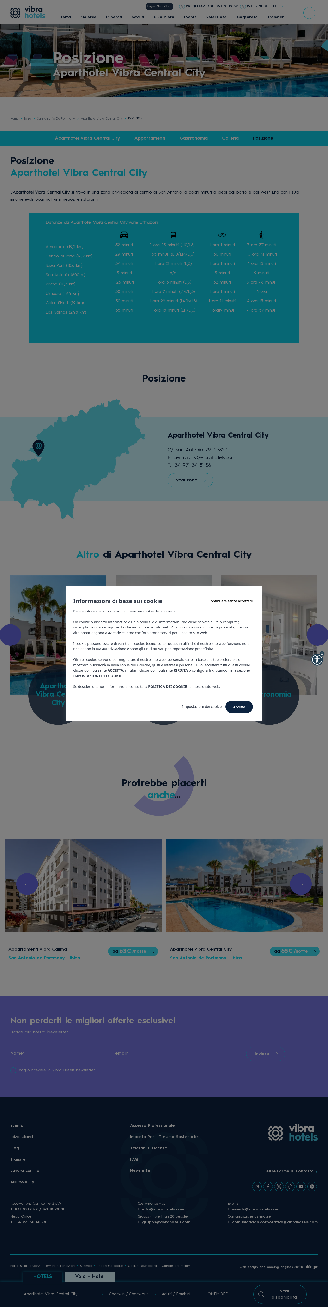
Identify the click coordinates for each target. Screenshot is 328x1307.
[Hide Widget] (322, 653)
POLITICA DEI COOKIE (167, 686)
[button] (317, 660)
